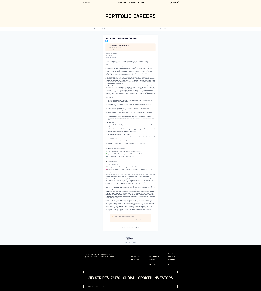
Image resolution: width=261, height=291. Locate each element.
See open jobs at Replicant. (115, 47)
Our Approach (132, 2)
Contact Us (152, 264)
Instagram (171, 262)
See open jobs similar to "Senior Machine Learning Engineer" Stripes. (124, 49)
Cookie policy (133, 242)
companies (107, 29)
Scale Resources (154, 256)
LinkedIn (171, 256)
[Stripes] (86, 2)
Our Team (141, 2)
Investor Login (175, 2)
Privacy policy (127, 242)
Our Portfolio (122, 2)
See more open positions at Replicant (130, 227)
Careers (151, 259)
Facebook (171, 259)
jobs (97, 29)
